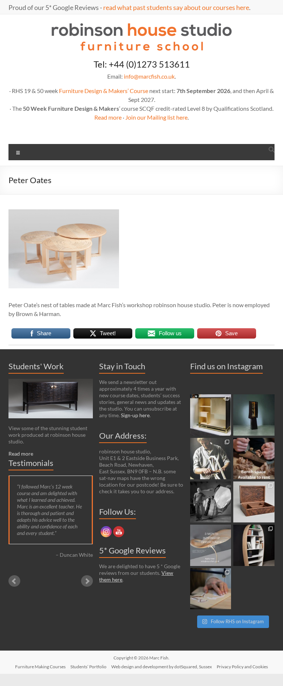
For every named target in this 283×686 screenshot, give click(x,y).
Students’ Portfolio (88, 666)
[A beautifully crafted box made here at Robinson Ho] (254, 502)
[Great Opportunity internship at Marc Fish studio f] (210, 545)
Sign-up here (135, 415)
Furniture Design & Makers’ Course (103, 90)
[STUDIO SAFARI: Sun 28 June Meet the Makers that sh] (210, 502)
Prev (14, 581)
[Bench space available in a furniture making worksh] (254, 458)
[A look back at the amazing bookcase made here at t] (254, 545)
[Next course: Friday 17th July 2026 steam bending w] (210, 458)
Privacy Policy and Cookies (242, 666)
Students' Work (36, 366)
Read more (108, 117)
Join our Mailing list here (156, 117)
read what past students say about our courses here (176, 7)
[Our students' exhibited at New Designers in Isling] (210, 415)
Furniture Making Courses (40, 666)
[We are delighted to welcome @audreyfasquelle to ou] (210, 589)
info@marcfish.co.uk (149, 76)
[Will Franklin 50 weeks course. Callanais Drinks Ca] (254, 415)
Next (87, 581)
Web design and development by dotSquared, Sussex (161, 666)
